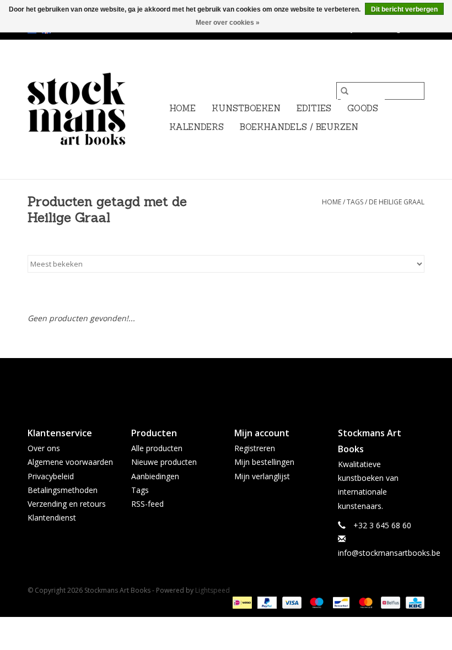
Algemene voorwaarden (70, 462)
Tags (355, 202)
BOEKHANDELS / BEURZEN (299, 127)
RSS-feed (147, 504)
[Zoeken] (344, 91)
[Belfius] (389, 601)
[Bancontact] (340, 601)
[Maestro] (315, 601)
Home (182, 108)
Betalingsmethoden (63, 490)
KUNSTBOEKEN (246, 108)
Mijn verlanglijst (262, 476)
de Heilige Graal (396, 202)
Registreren (254, 448)
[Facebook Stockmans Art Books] (206, 383)
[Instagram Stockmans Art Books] (246, 383)
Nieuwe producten (164, 462)
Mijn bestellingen (264, 462)
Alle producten (156, 448)
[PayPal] (266, 601)
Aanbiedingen (155, 476)
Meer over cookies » (228, 22)
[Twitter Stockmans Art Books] (226, 383)
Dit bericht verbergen (404, 9)
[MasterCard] (364, 601)
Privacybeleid (51, 476)
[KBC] (413, 601)
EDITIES (314, 108)
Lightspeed (212, 590)
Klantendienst (52, 517)
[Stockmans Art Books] (95, 109)
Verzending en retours (67, 504)
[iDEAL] (241, 601)
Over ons (44, 448)
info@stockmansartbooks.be (389, 553)
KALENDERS (196, 127)
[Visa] (290, 601)
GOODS (362, 108)
